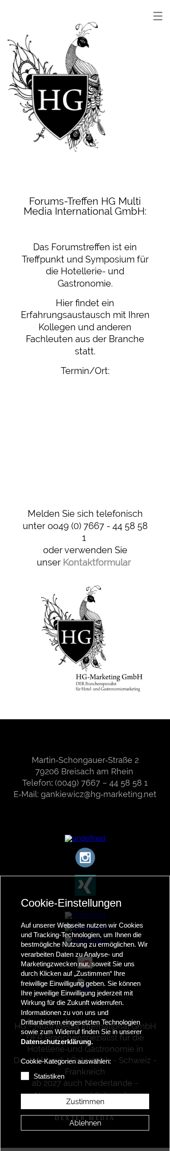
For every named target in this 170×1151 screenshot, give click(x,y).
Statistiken (49, 1076)
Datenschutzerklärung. (57, 1041)
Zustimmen (85, 1101)
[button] (157, 16)
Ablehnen (85, 1123)
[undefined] (60, 93)
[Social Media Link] (85, 838)
